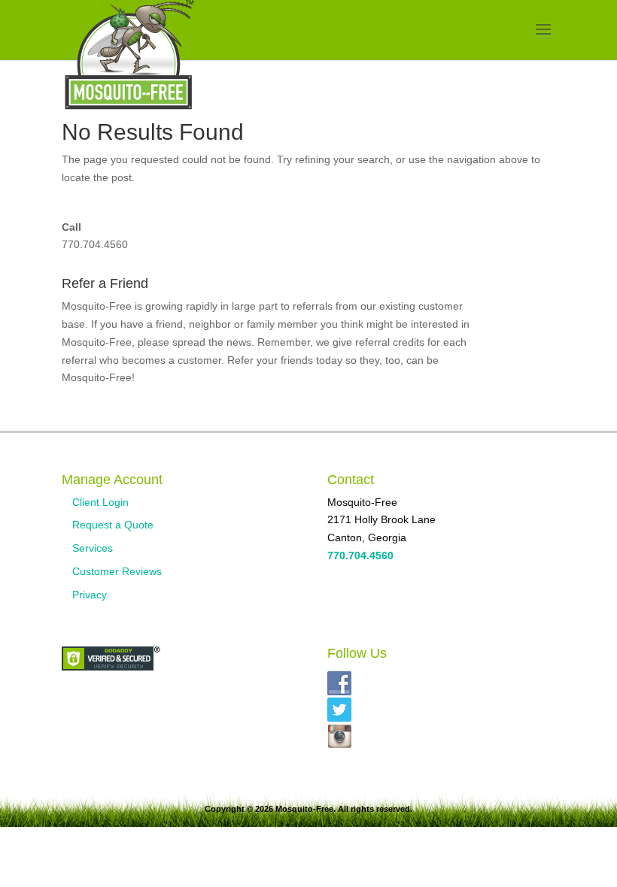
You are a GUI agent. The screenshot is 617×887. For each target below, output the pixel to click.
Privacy (89, 595)
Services (92, 548)
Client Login (100, 502)
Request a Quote (112, 525)
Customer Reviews (117, 571)
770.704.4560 (95, 244)
